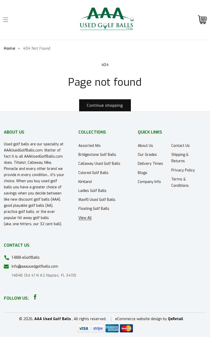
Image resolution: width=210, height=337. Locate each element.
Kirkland (85, 181)
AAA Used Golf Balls (52, 319)
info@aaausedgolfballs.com (35, 266)
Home (9, 48)
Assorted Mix (89, 145)
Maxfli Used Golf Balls (97, 199)
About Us (145, 145)
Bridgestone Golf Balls (97, 154)
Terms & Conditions (180, 182)
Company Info (149, 181)
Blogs (142, 172)
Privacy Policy (183, 170)
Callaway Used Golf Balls (99, 163)
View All (85, 217)
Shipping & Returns (179, 158)
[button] (5, 19)
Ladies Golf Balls (92, 190)
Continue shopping (105, 105)
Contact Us (180, 145)
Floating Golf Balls (93, 208)
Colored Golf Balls (93, 172)
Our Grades (147, 154)
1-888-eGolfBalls (26, 257)
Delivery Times (150, 163)
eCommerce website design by (141, 319)
